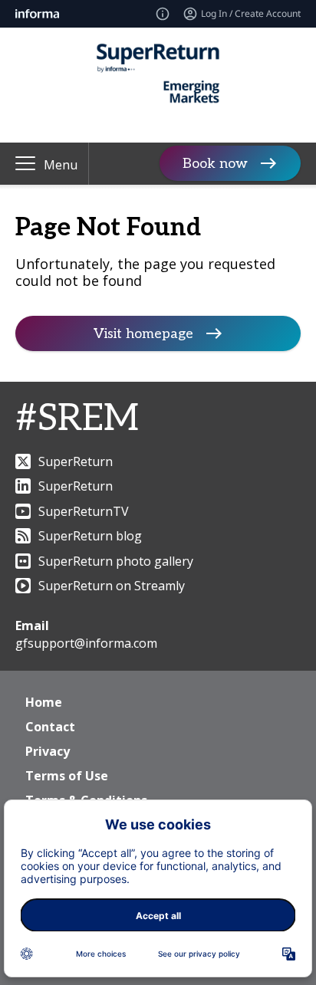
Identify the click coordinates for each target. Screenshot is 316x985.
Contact (50, 726)
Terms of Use (66, 775)
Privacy (47, 751)
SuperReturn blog (90, 535)
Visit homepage (143, 334)
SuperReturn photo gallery (115, 561)
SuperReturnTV (83, 511)
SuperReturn (75, 461)
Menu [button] (60, 164)
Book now (215, 164)
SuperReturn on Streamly (111, 585)
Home (43, 702)
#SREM (77, 419)
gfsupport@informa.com (86, 643)
